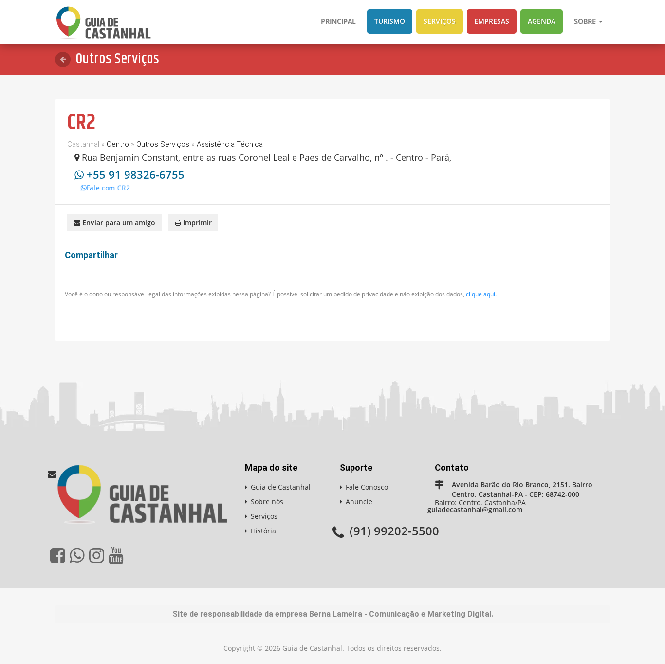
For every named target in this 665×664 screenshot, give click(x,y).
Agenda (541, 21)
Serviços (440, 21)
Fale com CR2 (101, 181)
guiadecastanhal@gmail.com (474, 509)
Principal (338, 21)
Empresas (491, 21)
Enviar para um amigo (117, 222)
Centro (118, 144)
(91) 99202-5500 (394, 531)
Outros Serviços (162, 144)
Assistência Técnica (230, 144)
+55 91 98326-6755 (136, 174)
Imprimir (196, 222)
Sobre (586, 21)
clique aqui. (481, 294)
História (263, 530)
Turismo (389, 21)
